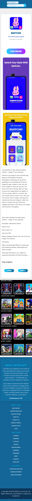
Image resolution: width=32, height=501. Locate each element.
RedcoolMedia (16, 447)
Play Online (16, 51)
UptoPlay (16, 441)
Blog (16, 428)
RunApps (16, 459)
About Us (16, 417)
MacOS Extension (16, 475)
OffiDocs (16, 435)
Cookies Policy (16, 425)
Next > (22, 270)
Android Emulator (16, 411)
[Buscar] (25, 5)
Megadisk (16, 450)
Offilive (16, 444)
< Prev (9, 270)
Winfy (16, 456)
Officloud (16, 462)
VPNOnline (16, 453)
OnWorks (16, 438)
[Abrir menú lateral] (2, 4)
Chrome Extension (16, 472)
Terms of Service (16, 423)
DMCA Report (16, 408)
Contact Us (16, 420)
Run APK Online (16, 414)
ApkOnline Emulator (16, 469)
